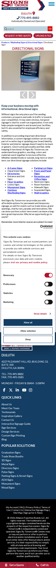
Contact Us (7, 419)
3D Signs (6, 460)
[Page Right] (32, 95)
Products (5, 42)
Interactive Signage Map (37, 510)
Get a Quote (16, 565)
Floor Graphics (15, 181)
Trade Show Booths (12, 456)
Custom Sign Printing (13, 435)
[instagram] (30, 390)
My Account (12, 507)
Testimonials (8, 412)
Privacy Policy (33, 507)
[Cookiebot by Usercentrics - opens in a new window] (40, 227)
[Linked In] (17, 390)
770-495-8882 (29, 17)
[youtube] (24, 390)
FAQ (22, 507)
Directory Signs (10, 468)
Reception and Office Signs (42, 177)
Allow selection (28, 331)
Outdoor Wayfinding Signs (16, 191)
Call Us (44, 565)
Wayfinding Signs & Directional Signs (27, 42)
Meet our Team (10, 408)
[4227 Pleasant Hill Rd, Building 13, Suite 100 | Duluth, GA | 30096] (33, 13)
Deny (28, 339)
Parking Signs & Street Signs (17, 475)
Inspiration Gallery (11, 416)
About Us (6, 404)
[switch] (49, 284)
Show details (40, 313)
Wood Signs (8, 487)
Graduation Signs (11, 452)
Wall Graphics (41, 192)
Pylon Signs (7, 472)
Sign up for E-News (33, 512)
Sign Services (8, 427)
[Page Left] (23, 95)
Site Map (17, 512)
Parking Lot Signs (43, 168)
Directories (13, 173)
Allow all (28, 322)
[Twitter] (10, 390)
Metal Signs (8, 464)
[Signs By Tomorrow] (15, 9)
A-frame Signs (14, 168)
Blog (4, 439)
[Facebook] (4, 390)
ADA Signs (7, 479)
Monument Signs (16, 187)
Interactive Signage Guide (16, 423)
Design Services (10, 431)
